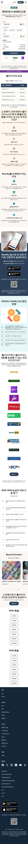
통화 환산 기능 (5, 743)
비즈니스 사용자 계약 (6, 774)
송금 (3, 705)
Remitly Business (5, 712)
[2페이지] (12, 589)
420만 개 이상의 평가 (14, 261)
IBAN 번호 (4, 740)
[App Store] (14, 274)
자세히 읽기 (5, 584)
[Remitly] (2, 2)
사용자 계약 (4, 771)
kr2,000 (12, 30)
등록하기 (21, 2)
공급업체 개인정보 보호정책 (8, 780)
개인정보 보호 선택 (6, 783)
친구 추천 (4, 746)
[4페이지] (15, 589)
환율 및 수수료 (5, 727)
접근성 (3, 793)
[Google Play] (14, 268)
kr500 (5, 30)
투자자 (3, 696)
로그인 (14, 2)
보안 (3, 789)
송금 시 (4, 21)
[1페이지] (11, 589)
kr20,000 (19, 30)
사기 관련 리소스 (5, 733)
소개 (3, 693)
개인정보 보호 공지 (6, 777)
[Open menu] (25, 2)
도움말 (3, 755)
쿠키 (3, 796)
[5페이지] (17, 589)
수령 (3, 708)
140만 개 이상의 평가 (15, 263)
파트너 (3, 736)
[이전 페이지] (9, 589)
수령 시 (4, 33)
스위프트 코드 (5, 730)
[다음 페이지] (18, 589)
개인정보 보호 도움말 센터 (8, 786)
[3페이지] (14, 589)
